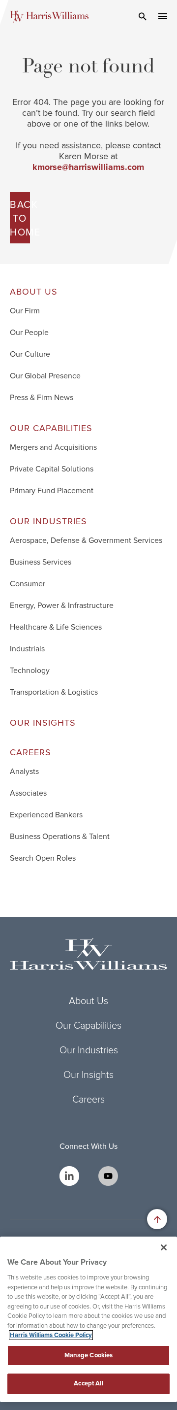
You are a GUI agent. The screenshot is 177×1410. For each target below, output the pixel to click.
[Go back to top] (157, 1219)
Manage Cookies (88, 1355)
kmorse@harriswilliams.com (88, 167)
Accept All (88, 1383)
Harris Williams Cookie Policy (51, 1335)
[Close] (164, 1247)
